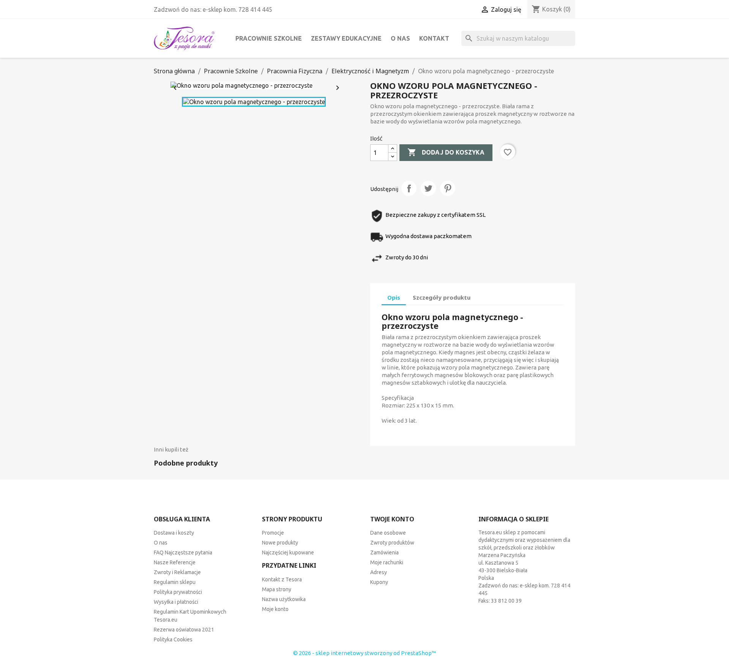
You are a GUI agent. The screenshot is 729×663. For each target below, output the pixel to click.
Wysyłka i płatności (176, 602)
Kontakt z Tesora (282, 579)
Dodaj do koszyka (445, 152)
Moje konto (275, 609)
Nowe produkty (280, 543)
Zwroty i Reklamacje (177, 572)
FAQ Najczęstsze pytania (183, 552)
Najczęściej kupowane (288, 552)
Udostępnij (409, 188)
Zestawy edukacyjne (346, 38)
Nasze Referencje (175, 562)
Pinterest (447, 188)
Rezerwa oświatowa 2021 (184, 630)
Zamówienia (384, 552)
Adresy (378, 572)
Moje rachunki (386, 562)
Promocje (273, 533)
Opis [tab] (393, 297)
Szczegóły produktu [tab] (441, 297)
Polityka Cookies (173, 639)
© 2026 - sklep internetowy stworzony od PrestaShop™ (364, 653)
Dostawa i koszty (174, 533)
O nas (400, 38)
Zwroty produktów (392, 543)
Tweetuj (428, 188)
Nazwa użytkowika (284, 599)
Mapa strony (276, 589)
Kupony (379, 582)
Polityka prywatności (178, 592)
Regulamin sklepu (175, 582)
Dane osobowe (388, 533)
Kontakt (434, 38)
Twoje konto (392, 519)
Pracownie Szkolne (268, 38)
